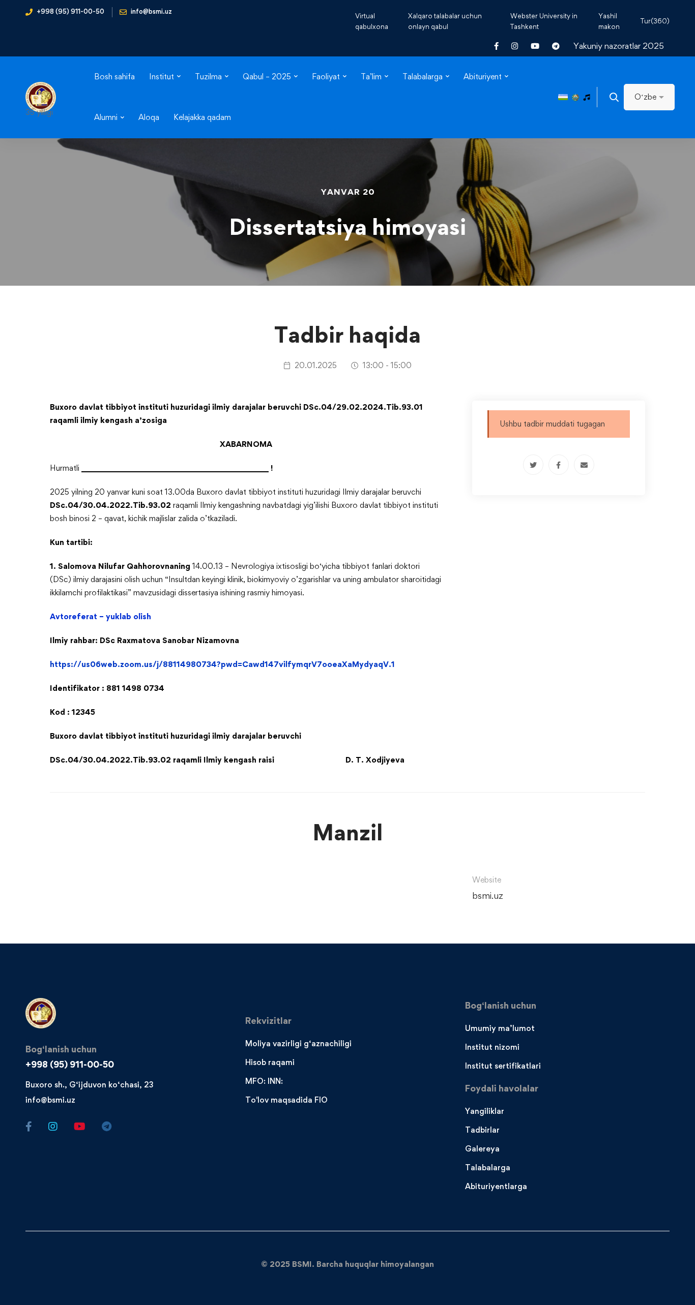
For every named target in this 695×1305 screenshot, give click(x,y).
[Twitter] (533, 464)
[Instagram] (53, 1126)
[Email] (584, 464)
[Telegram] (106, 1126)
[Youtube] (79, 1126)
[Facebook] (558, 464)
